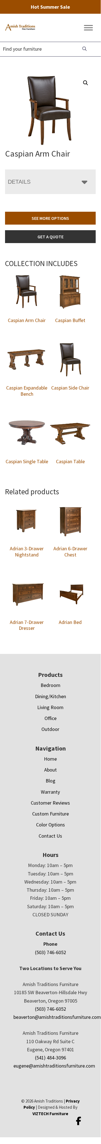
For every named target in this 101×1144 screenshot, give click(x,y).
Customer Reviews (50, 803)
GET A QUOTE (50, 236)
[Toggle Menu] (88, 28)
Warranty (50, 792)
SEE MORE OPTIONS (50, 218)
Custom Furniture (50, 813)
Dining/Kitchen (50, 696)
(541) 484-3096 (50, 1057)
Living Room (50, 707)
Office (50, 718)
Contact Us (50, 836)
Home (50, 759)
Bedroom (50, 685)
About (50, 769)
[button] (86, 83)
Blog (50, 780)
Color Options (50, 824)
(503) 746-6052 (50, 952)
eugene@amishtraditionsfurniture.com (54, 1066)
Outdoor (50, 729)
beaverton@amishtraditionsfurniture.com (57, 1017)
